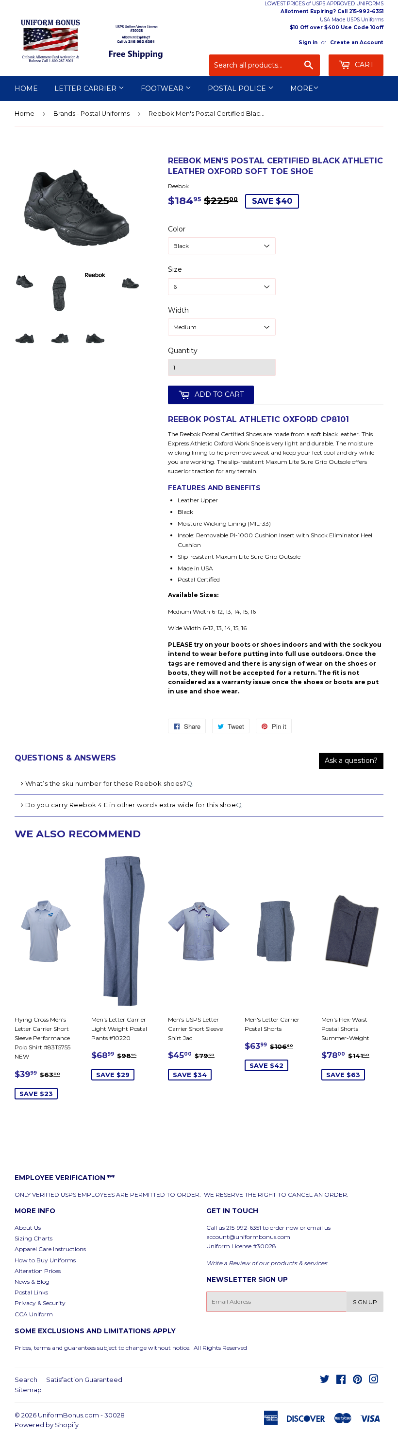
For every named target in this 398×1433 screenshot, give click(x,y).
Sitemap (28, 1390)
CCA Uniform (34, 1314)
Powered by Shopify (47, 1425)
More (301, 88)
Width (178, 310)
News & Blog (32, 1281)
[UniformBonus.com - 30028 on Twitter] (325, 1380)
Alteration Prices (38, 1270)
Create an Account (356, 42)
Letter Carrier (86, 88)
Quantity (183, 350)
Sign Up (365, 1302)
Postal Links (31, 1292)
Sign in (307, 42)
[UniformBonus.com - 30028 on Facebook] (341, 1380)
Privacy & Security (40, 1303)
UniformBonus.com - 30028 (81, 1415)
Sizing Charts (33, 1238)
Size (175, 269)
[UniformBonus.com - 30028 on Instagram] (374, 1380)
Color (176, 229)
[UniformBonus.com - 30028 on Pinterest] (357, 1380)
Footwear (163, 88)
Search (26, 1379)
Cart (363, 64)
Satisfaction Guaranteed (84, 1379)
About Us (28, 1227)
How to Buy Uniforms (45, 1260)
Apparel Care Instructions (50, 1249)
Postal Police (238, 88)
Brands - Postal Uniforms (91, 113)
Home (26, 88)
